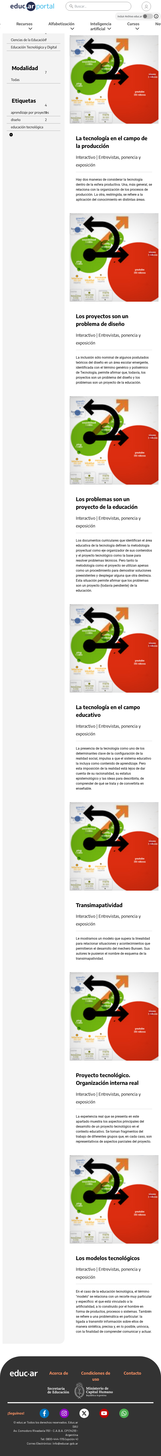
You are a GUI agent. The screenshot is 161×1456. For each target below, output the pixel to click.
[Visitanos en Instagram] (64, 1413)
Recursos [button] (24, 23)
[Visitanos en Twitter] (84, 1413)
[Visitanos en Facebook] (44, 1413)
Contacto (132, 1372)
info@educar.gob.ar (65, 1443)
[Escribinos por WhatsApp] (124, 1413)
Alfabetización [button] (61, 23)
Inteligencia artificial (100, 26)
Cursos (133, 23)
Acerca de (58, 1372)
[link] (146, 6)
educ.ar (21, 1422)
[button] (11, 135)
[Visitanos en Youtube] (104, 1413)
